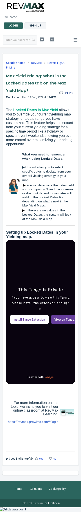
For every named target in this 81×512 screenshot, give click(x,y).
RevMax (36, 63)
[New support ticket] (41, 39)
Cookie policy (57, 489)
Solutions (36, 489)
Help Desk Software (32, 503)
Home (18, 489)
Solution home (16, 63)
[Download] (32, 258)
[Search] (33, 39)
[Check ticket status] (52, 39)
